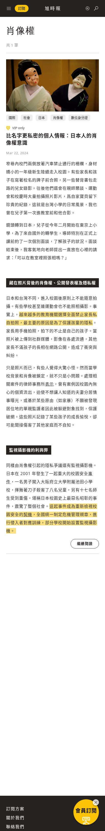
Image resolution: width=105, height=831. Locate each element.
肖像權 (58, 117)
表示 (49, 384)
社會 (26, 117)
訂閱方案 (15, 809)
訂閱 (21, 8)
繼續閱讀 (85, 543)
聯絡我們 (15, 826)
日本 (41, 117)
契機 (27, 514)
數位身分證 (79, 117)
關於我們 (15, 818)
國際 (12, 117)
